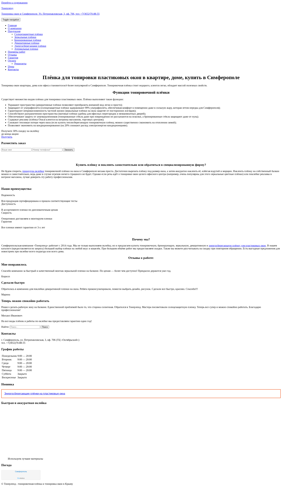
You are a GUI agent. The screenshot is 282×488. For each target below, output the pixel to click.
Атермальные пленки (26, 48)
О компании (15, 28)
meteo (20, 478)
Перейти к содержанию (14, 2)
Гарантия (13, 57)
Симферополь (21, 471)
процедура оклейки (33, 171)
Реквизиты (20, 63)
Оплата (12, 60)
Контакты (13, 69)
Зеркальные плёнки (25, 37)
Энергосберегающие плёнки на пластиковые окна (34, 393)
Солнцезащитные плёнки (28, 34)
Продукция (14, 31)
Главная (12, 25)
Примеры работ (16, 51)
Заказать (68, 150)
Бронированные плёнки (27, 40)
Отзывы (12, 54)
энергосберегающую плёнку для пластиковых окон (237, 245)
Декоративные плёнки (26, 43)
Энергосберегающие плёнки (30, 46)
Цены (11, 66)
